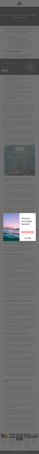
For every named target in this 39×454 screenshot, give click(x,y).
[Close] (34, 214)
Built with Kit (27, 238)
